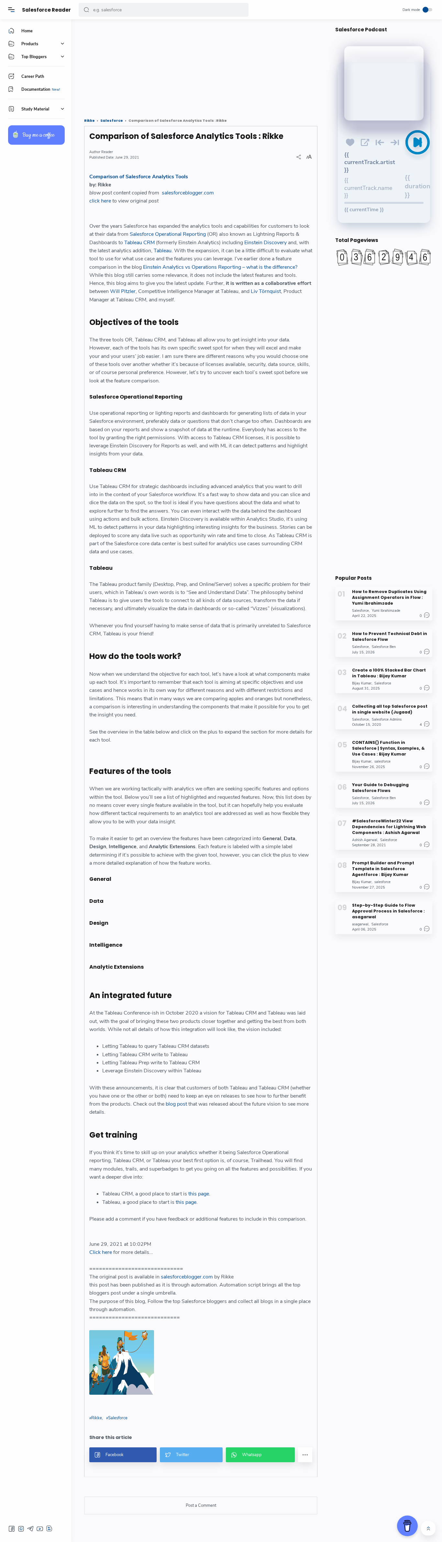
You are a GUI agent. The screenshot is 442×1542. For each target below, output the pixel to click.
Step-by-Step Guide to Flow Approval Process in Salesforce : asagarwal (388, 911)
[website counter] (383, 257)
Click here (100, 1252)
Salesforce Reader (46, 9)
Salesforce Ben (384, 646)
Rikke (96, 1418)
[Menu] (11, 9)
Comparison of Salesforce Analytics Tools (138, 176)
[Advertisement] (200, 66)
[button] (86, 10)
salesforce (382, 761)
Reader (107, 152)
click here (100, 200)
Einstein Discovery (265, 242)
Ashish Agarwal (364, 840)
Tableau (162, 250)
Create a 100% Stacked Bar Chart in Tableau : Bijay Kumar (389, 673)
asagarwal (360, 924)
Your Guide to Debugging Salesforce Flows (380, 787)
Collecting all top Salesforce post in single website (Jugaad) (389, 709)
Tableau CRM (139, 242)
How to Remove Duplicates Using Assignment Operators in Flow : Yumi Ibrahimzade (389, 597)
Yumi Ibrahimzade (386, 610)
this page (198, 1193)
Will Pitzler (123, 291)
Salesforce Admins (387, 719)
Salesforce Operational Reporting (168, 234)
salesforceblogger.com (188, 192)
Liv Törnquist (266, 291)
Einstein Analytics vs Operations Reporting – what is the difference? (220, 267)
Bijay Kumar (361, 683)
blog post (176, 1104)
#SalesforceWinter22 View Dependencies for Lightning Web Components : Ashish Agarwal (389, 826)
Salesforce (117, 1418)
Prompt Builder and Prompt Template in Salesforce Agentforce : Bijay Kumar (383, 868)
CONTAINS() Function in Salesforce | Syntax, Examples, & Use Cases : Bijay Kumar (388, 748)
